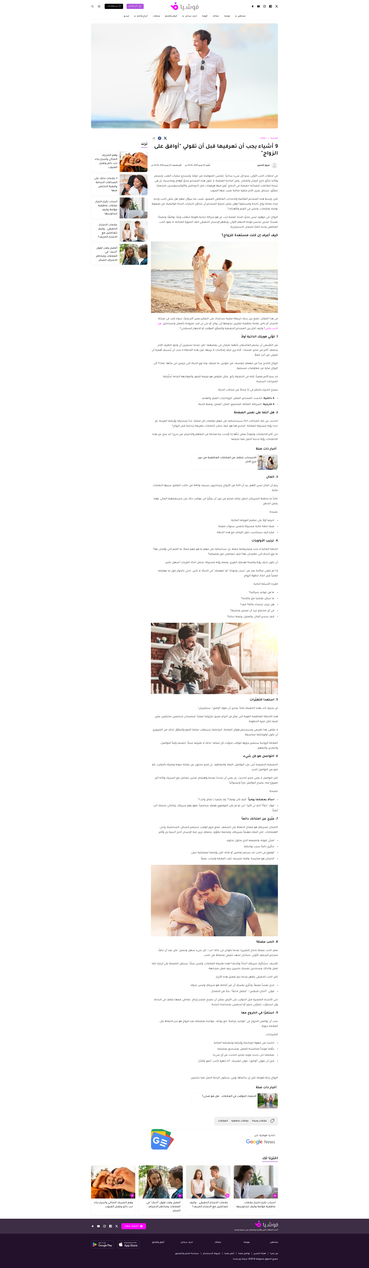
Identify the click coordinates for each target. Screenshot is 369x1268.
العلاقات (223, 1121)
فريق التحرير (263, 165)
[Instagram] (264, 6)
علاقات (263, 138)
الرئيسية (274, 138)
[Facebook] (270, 6)
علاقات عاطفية (240, 1121)
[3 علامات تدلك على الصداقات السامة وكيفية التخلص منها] (133, 184)
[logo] (184, 6)
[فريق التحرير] (274, 165)
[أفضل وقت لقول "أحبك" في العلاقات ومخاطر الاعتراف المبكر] (133, 254)
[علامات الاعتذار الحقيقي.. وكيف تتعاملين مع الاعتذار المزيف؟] (133, 231)
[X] (276, 6)
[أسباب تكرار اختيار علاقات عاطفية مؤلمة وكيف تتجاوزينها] (133, 207)
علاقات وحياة (259, 1121)
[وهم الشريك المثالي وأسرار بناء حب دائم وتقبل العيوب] (133, 161)
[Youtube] (258, 6)
